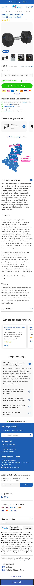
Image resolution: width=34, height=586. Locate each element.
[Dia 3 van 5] (21, 57)
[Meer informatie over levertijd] (21, 81)
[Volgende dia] (29, 38)
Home (3, 12)
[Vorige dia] (4, 38)
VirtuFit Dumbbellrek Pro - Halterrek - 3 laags (16, 125)
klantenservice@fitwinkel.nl (12, 467)
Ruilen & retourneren (9, 449)
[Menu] (2, 7)
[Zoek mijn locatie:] (24, 7)
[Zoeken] (6, 7)
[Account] (29, 7)
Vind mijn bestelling (9, 444)
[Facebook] (2, 497)
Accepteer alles (17, 582)
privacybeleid (25, 560)
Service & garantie (8, 452)
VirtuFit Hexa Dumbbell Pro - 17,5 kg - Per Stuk (14, 328)
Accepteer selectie (17, 576)
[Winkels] (27, 7)
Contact (3, 523)
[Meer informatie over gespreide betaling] (32, 66)
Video (6, 51)
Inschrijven (26, 485)
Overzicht (29, 528)
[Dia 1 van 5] (4, 57)
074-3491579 (7, 465)
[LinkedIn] (8, 497)
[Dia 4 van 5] (29, 57)
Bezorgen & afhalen (9, 447)
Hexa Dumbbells (10, 12)
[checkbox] (7, 564)
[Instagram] (5, 497)
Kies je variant (5, 71)
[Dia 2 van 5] (13, 57)
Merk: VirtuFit (29, 20)
